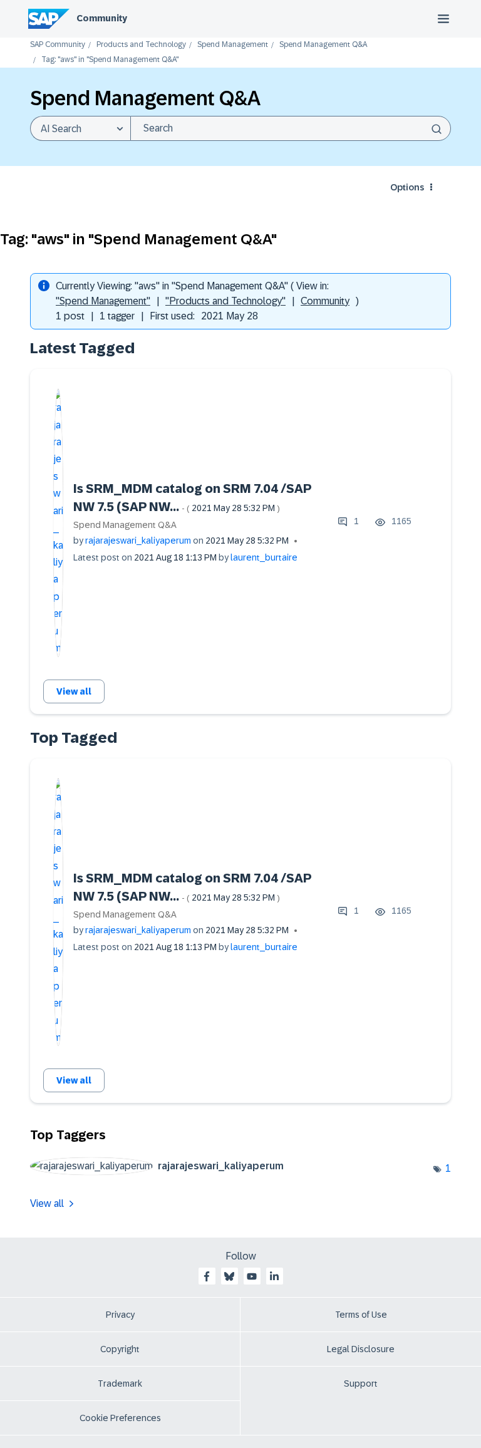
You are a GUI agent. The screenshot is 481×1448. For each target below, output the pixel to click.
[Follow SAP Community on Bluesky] (229, 1276)
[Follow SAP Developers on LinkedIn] (274, 1276)
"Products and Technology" (225, 301)
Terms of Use (361, 1315)
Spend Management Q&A (323, 45)
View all (73, 691)
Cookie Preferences (120, 1418)
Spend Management (232, 45)
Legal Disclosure (361, 1349)
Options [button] (407, 187)
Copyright (120, 1349)
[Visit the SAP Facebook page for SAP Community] (207, 1276)
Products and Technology (141, 45)
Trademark (120, 1383)
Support (361, 1383)
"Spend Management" (103, 301)
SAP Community (57, 45)
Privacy (120, 1315)
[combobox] (290, 128)
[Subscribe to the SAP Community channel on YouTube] (252, 1276)
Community (101, 18)
